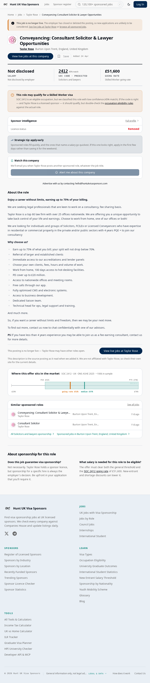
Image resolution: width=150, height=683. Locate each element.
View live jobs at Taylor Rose (121, 351)
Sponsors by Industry (17, 560)
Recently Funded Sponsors (20, 572)
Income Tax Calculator (17, 625)
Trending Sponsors (16, 577)
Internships (86, 530)
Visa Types (85, 554)
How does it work (121, 673)
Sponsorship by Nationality (95, 583)
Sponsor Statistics (15, 589)
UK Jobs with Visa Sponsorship (98, 512)
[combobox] (99, 4)
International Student (92, 536)
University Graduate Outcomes (98, 566)
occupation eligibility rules (119, 103)
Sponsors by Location (17, 566)
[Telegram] (14, 533)
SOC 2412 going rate (96, 471)
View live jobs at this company (30, 56)
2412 (63, 71)
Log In (140, 4)
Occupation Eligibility (92, 560)
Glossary (84, 595)
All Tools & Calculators (17, 619)
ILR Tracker (11, 637)
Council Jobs (86, 524)
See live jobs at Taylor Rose (42, 26)
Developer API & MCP (17, 654)
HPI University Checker (18, 648)
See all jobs (133, 404)
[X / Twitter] (6, 533)
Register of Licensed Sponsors (22, 554)
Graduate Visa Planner (18, 643)
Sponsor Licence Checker (19, 583)
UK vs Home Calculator (18, 631)
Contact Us (140, 673)
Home (11, 14)
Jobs (46, 4)
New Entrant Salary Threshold (97, 577)
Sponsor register (62, 4)
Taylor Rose (32, 14)
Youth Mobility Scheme (93, 589)
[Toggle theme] (128, 4)
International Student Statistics (98, 572)
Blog (82, 601)
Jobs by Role (86, 518)
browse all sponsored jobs (73, 26)
